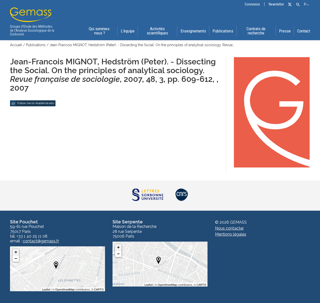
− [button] (15, 258)
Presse (285, 30)
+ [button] (15, 252)
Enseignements (193, 30)
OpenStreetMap (64, 289)
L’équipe (127, 30)
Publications (222, 30)
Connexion (252, 4)
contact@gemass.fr (41, 241)
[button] (298, 4)
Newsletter (276, 4)
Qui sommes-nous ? (99, 30)
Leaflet (46, 289)
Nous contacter (229, 228)
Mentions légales (230, 234)
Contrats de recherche (256, 30)
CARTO (99, 289)
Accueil (16, 45)
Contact (303, 30)
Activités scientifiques (157, 30)
